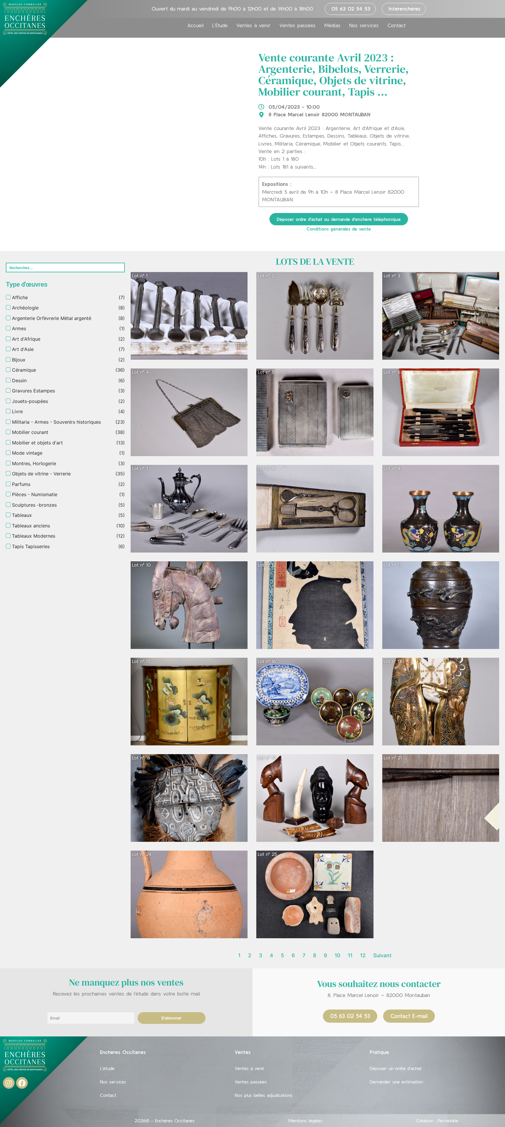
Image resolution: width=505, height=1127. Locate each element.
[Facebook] (22, 1083)
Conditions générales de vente (339, 228)
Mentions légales (305, 1120)
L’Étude (220, 25)
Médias (332, 25)
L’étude (107, 1068)
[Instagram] (9, 1083)
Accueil (195, 25)
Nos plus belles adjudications (264, 1095)
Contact (397, 25)
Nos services (364, 25)
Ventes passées (297, 25)
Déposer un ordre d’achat (396, 1068)
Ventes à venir (253, 25)
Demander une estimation (396, 1081)
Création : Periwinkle (437, 1120)
